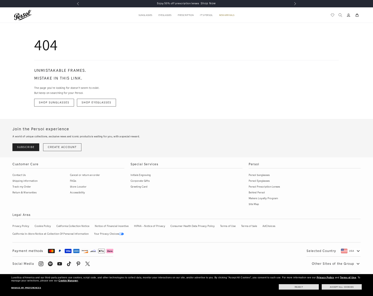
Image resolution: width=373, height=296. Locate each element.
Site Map (254, 204)
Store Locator (78, 186)
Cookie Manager (68, 280)
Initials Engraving (141, 175)
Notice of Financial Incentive (112, 226)
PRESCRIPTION (186, 15)
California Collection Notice (72, 226)
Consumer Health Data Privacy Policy (192, 226)
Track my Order (21, 186)
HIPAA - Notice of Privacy (149, 226)
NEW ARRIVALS (226, 15)
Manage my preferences (26, 288)
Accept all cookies (342, 287)
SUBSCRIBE (26, 147)
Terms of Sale (249, 226)
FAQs (73, 180)
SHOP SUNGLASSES (54, 102)
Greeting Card (139, 186)
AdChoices (268, 226)
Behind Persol (257, 192)
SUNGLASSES (145, 15)
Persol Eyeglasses (259, 180)
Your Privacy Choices (106, 233)
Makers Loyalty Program (263, 198)
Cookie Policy (43, 226)
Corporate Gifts (140, 180)
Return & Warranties (24, 192)
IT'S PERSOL (206, 15)
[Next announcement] (295, 3)
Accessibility (77, 192)
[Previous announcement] (78, 3)
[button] (145, 15)
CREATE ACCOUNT (62, 147)
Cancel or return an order (85, 175)
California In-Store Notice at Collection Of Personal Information (50, 233)
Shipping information (24, 180)
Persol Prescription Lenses (264, 186)
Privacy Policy (20, 226)
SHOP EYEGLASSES (96, 102)
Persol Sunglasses (259, 175)
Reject (299, 287)
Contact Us (19, 175)
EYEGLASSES (165, 15)
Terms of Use (228, 226)
